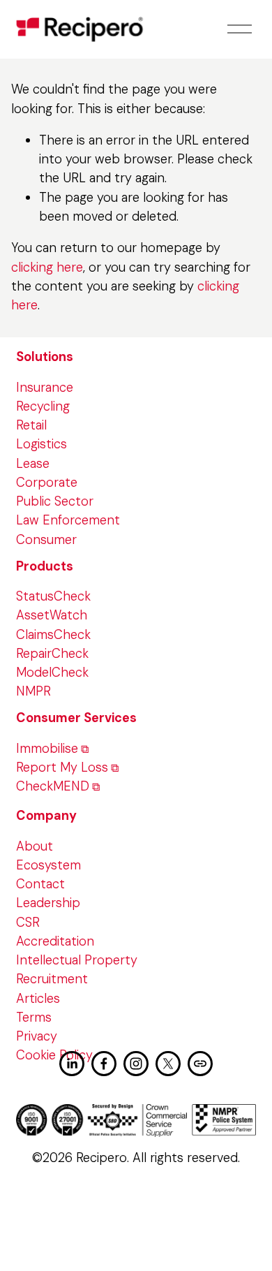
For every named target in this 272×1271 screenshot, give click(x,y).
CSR (28, 922)
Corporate (46, 482)
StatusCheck (53, 596)
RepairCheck (52, 653)
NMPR (33, 691)
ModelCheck (52, 672)
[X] (168, 1063)
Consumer (46, 539)
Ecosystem (48, 865)
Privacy (36, 1036)
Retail (31, 425)
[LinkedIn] (71, 1063)
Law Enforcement (68, 520)
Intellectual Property (76, 960)
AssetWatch (51, 615)
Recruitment (52, 979)
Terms (34, 1017)
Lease (33, 463)
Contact (40, 884)
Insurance (44, 387)
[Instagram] (136, 1063)
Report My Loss (62, 767)
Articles (38, 998)
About (34, 846)
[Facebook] (103, 1063)
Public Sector (54, 501)
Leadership (48, 903)
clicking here (47, 267)
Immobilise (47, 748)
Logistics (41, 444)
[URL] (200, 1063)
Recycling (43, 406)
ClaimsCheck (53, 634)
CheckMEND (52, 786)
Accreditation (55, 941)
